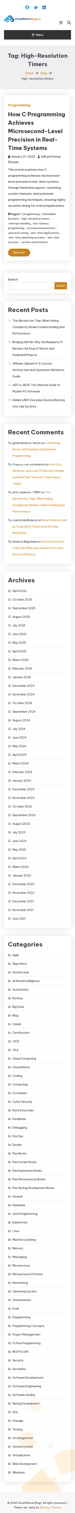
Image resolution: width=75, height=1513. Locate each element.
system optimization (34, 242)
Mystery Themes (50, 1507)
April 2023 (19, 858)
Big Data (18, 1007)
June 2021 (19, 918)
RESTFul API (20, 1352)
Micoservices (21, 1265)
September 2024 (24, 711)
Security (18, 1360)
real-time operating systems (27, 237)
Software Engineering (26, 1386)
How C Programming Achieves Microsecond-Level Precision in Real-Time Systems (36, 131)
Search (13, 279)
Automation (20, 989)
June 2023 (19, 841)
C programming (30, 214)
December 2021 (23, 901)
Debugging (19, 1127)
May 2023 (19, 849)
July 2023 (18, 832)
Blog (15, 1015)
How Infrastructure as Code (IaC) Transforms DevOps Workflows (39, 526)
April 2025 (19, 651)
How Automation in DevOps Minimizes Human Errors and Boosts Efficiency (38, 548)
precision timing (18, 232)
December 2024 (23, 686)
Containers (19, 1093)
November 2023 (23, 798)
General (17, 1196)
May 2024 (19, 746)
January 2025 (21, 677)
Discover (19, 252)
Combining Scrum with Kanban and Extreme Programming (36, 449)
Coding (17, 1076)
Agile (15, 955)
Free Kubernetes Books (27, 1170)
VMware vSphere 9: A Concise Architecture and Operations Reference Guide (38, 370)
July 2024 (19, 729)
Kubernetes (19, 1222)
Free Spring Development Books (33, 1188)
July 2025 (18, 625)
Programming (19, 105)
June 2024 (19, 737)
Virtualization (21, 1455)
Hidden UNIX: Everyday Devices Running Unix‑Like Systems (38, 403)
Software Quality (23, 1395)
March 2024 (20, 763)
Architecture (20, 972)
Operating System (24, 1291)
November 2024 (23, 694)
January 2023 (21, 875)
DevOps (17, 1136)
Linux (15, 1231)
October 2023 (22, 806)
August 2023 (21, 824)
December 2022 (23, 884)
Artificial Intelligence (26, 981)
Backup (17, 998)
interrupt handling (19, 223)
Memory (17, 1248)
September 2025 (23, 608)
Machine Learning (24, 1239)
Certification (21, 1033)
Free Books (19, 1153)
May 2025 (19, 643)
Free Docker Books (24, 1162)
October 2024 (22, 703)
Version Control (22, 1446)
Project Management (26, 1334)
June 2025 (19, 634)
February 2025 (22, 668)
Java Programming (24, 1214)
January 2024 (21, 780)
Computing (20, 1084)
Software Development (28, 1377)
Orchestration (21, 1300)
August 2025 (21, 617)
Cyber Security (22, 1102)
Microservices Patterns (27, 1274)
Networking (20, 1283)
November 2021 (23, 910)
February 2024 (22, 772)
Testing (17, 1429)
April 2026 (19, 591)
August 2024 (21, 720)
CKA (15, 1050)
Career (16, 1024)
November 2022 (23, 893)
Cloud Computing (24, 1058)
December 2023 (23, 789)
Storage (17, 1421)
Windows (18, 1472)
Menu (39, 35)
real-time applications (45, 232)
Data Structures (23, 1110)
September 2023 (23, 815)
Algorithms (19, 964)
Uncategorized (22, 1438)
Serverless (19, 1369)
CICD (15, 1041)
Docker (17, 1145)
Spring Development (26, 1403)
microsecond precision (41, 228)
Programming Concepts (28, 1326)
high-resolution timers (36, 218)
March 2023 (20, 867)
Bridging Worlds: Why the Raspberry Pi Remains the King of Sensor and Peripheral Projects (37, 348)
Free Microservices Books (28, 1179)
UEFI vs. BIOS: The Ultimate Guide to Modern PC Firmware (36, 388)
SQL (15, 1412)
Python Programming (26, 1343)
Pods (15, 1308)
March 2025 (20, 660)
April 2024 (19, 755)
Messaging (19, 1257)
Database (19, 1119)
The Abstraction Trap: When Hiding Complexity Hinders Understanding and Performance (38, 327)
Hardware (18, 1205)
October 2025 (22, 599)
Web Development (24, 1464)
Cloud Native (21, 1067)
